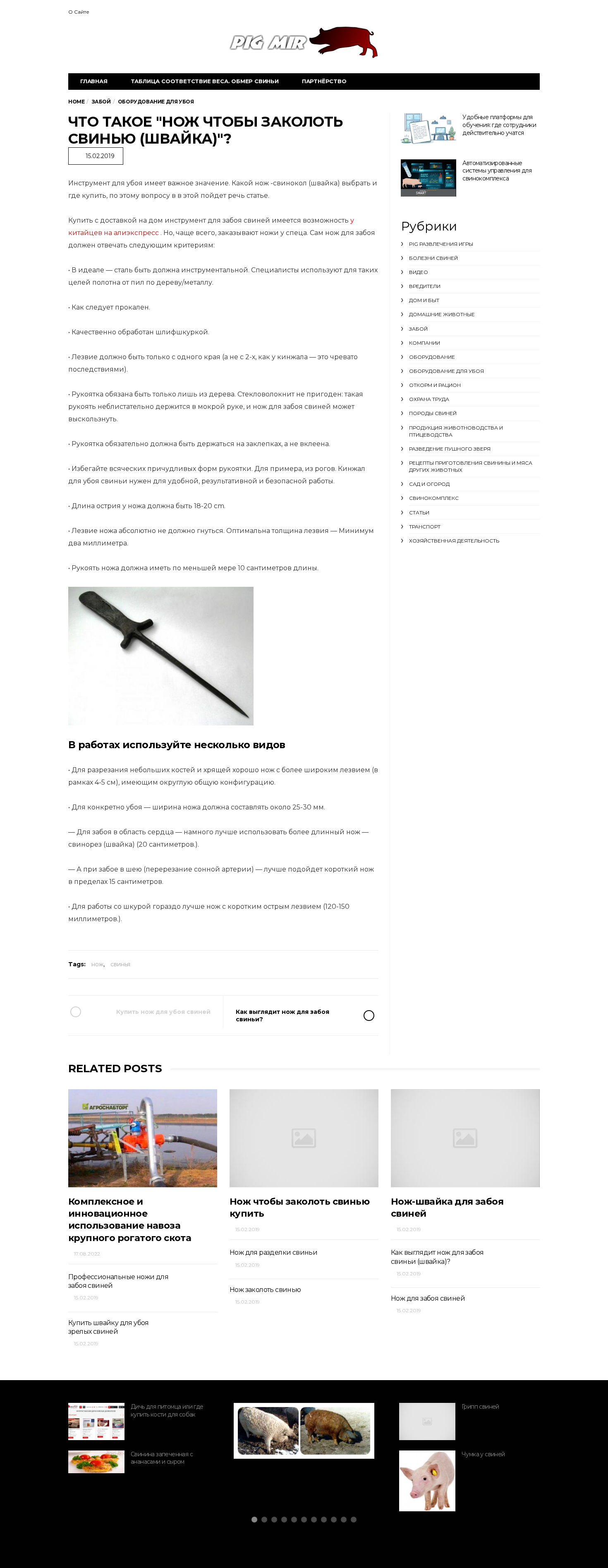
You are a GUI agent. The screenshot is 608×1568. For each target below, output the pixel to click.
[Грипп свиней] (427, 1421)
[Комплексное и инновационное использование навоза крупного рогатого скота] (142, 1138)
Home (76, 101)
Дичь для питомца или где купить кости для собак (167, 1410)
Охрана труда (429, 399)
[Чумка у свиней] (427, 1480)
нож (97, 964)
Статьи (419, 512)
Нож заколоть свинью (265, 1290)
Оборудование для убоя (446, 371)
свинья (120, 964)
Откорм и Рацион (435, 385)
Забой (418, 329)
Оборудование (432, 357)
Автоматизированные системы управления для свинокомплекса (496, 170)
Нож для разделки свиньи (273, 1252)
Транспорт (424, 526)
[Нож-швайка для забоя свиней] (465, 1138)
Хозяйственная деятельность (454, 541)
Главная (94, 81)
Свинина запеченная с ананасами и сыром (162, 1458)
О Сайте (78, 12)
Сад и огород (429, 484)
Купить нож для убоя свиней (163, 1012)
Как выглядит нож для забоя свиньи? (282, 1015)
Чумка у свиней (483, 1454)
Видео (418, 272)
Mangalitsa (271, 1435)
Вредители (424, 286)
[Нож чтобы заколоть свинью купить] (304, 1138)
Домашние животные (442, 314)
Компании (424, 343)
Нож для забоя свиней (428, 1298)
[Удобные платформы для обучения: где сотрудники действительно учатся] (428, 128)
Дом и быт (424, 300)
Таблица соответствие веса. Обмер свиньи (205, 81)
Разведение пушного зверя (450, 449)
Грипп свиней (480, 1406)
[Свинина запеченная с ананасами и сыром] (96, 1461)
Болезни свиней (433, 258)
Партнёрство (324, 81)
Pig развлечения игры (441, 244)
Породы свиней (433, 413)
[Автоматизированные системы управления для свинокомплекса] (428, 178)
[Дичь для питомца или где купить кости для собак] (96, 1421)
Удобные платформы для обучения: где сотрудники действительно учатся (499, 124)
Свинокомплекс (434, 498)
